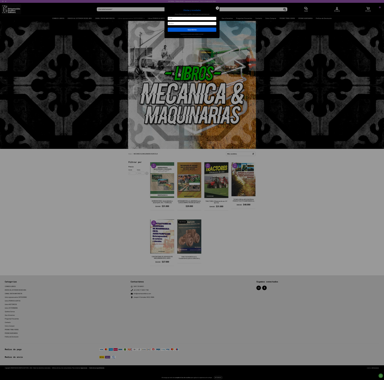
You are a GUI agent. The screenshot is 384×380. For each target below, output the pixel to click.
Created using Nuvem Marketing (192, 36)
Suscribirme (192, 30)
